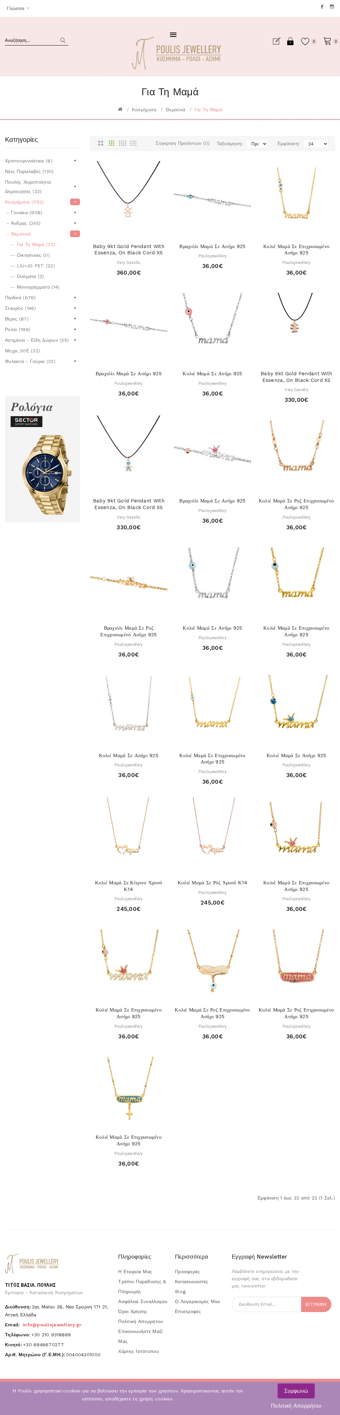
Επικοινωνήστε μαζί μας (140, 1336)
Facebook (322, 6)
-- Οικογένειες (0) (27, 255)
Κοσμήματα (144, 109)
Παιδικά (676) (40, 297)
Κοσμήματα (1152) (40, 202)
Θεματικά (175, 109)
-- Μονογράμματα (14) (32, 287)
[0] (327, 40)
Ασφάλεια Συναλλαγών (142, 1301)
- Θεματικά (41, 233)
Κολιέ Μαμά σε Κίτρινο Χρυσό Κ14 (129, 886)
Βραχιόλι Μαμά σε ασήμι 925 (212, 246)
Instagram (332, 6)
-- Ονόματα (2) (24, 276)
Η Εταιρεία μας (135, 1271)
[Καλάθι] (116, 231)
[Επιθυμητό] (128, 231)
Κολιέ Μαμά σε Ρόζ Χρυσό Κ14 (213, 883)
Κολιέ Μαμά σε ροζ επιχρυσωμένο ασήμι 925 (296, 504)
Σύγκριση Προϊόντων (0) (183, 143)
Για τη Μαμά (208, 109)
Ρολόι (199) (40, 329)
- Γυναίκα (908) (40, 212)
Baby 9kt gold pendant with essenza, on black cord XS (128, 249)
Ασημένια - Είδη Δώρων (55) (40, 340)
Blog (180, 1291)
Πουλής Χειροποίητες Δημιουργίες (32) (40, 186)
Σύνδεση (290, 41)
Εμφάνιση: (289, 143)
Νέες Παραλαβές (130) (29, 171)
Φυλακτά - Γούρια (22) (40, 361)
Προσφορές (187, 1271)
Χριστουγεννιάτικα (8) (40, 160)
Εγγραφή (279, 41)
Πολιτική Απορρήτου (296, 1406)
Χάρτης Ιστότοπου (138, 1351)
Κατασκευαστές (192, 1281)
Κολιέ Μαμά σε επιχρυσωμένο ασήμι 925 (296, 249)
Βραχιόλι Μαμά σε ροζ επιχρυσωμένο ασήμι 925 (128, 631)
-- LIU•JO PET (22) (30, 265)
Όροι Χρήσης (132, 1311)
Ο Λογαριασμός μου (197, 1301)
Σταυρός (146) (40, 308)
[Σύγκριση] (141, 231)
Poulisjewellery (212, 256)
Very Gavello (128, 262)
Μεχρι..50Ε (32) (22, 350)
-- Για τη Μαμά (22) (30, 244)
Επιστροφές (188, 1311)
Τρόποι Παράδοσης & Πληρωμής (142, 1286)
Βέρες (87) (40, 318)
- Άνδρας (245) (40, 223)
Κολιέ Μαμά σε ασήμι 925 (212, 374)
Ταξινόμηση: (230, 143)
